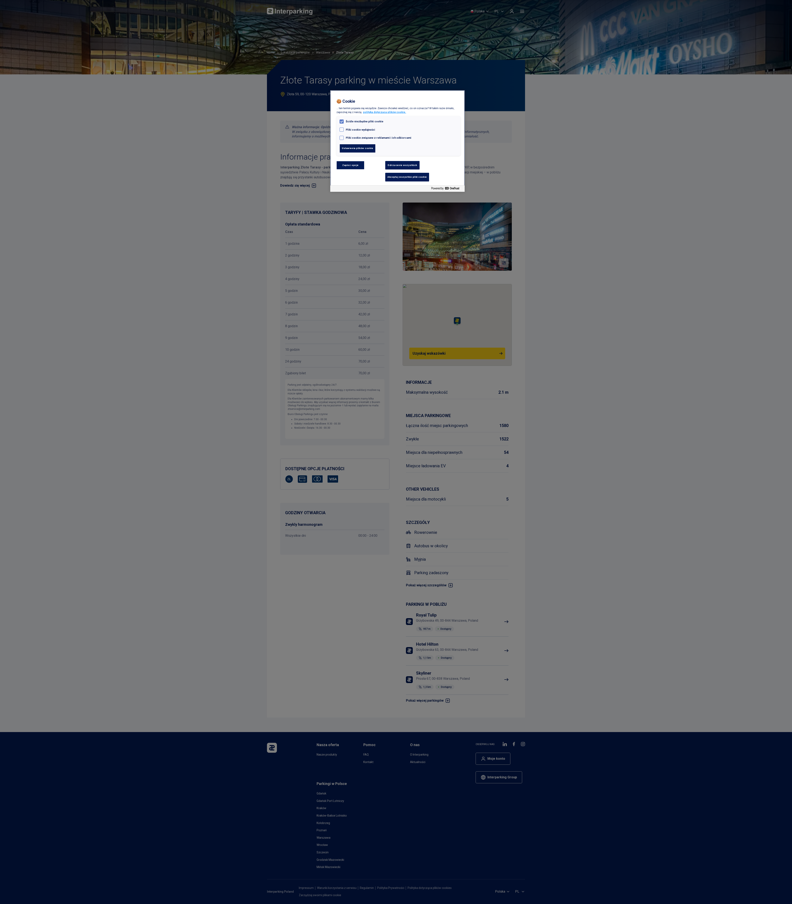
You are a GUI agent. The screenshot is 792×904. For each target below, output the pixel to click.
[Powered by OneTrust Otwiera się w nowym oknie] (447, 189)
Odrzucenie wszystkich (402, 165)
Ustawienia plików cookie (357, 148)
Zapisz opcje (350, 165)
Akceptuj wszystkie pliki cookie (407, 176)
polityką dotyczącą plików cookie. (384, 112)
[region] (397, 141)
